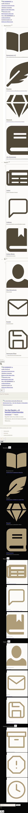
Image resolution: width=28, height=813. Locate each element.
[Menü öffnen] (2, 390)
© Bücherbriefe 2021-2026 (5, 427)
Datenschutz (6, 431)
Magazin (16, 414)
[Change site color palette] (2, 441)
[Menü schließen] (0, 444)
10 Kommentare (8, 414)
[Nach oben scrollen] (1, 439)
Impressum (6, 433)
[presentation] (15, 403)
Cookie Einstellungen (8, 435)
